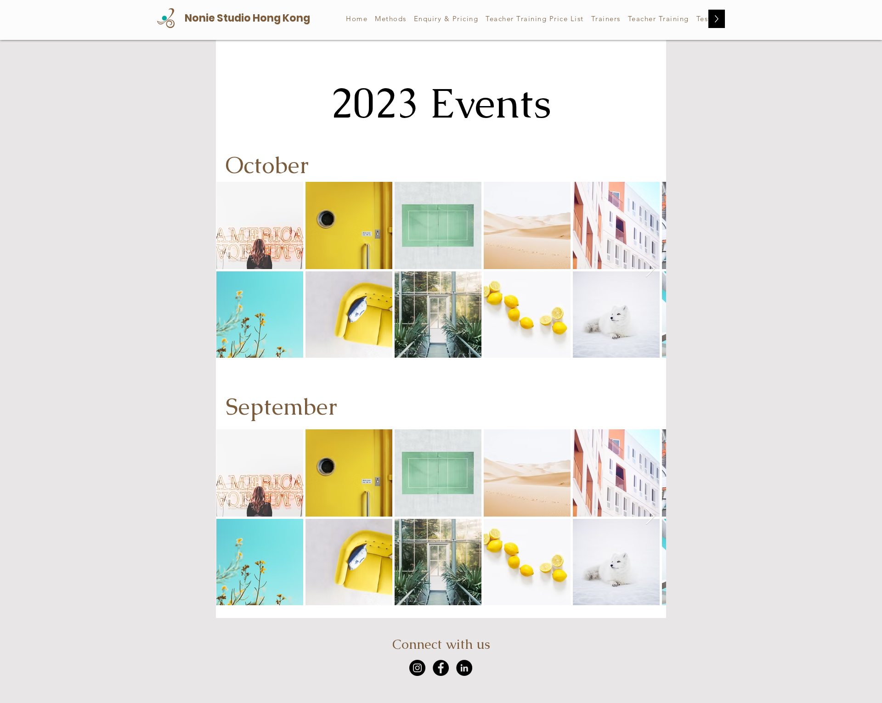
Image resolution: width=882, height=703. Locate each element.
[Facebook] (441, 668)
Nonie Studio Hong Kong (247, 18)
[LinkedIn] (464, 668)
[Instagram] (417, 668)
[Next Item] (650, 269)
